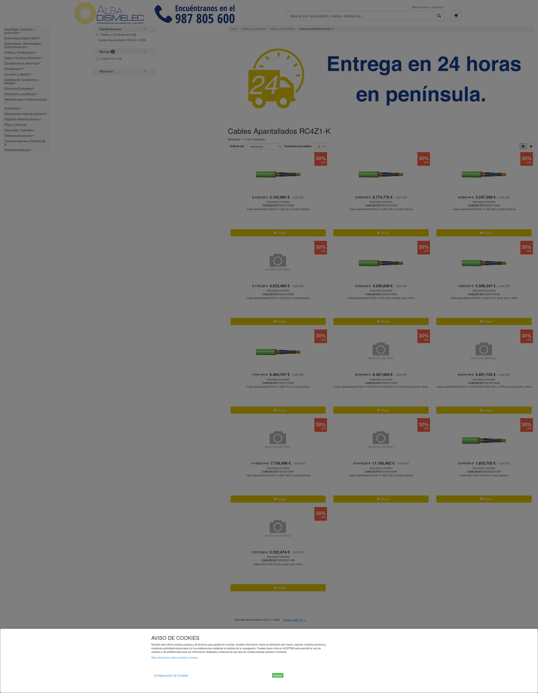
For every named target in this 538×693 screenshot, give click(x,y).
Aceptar (277, 675)
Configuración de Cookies (171, 675)
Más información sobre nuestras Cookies (174, 657)
